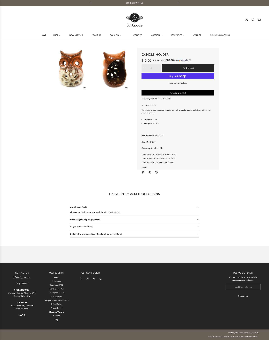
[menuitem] (42, 35)
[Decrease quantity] (145, 68)
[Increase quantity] (158, 68)
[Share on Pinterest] (156, 172)
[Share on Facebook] (143, 172)
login (149, 98)
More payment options (178, 82)
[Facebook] (80, 279)
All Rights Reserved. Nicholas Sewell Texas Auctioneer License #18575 (233, 336)
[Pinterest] (94, 279)
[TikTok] (101, 279)
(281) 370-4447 (22, 283)
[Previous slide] (90, 3)
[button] (172, 60)
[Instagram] (87, 279)
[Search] (253, 19)
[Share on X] (150, 172)
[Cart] (259, 19)
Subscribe (243, 295)
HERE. (117, 212)
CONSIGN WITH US (134, 3)
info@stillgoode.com (21, 277)
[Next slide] (178, 3)
